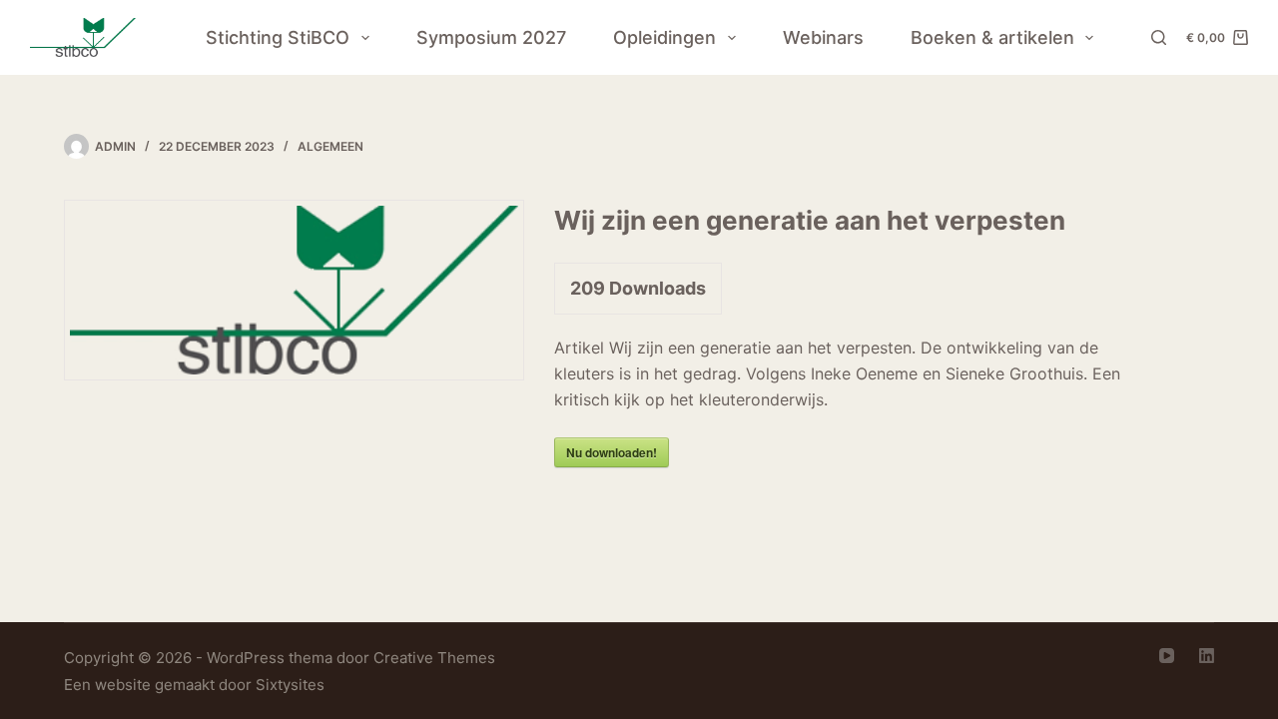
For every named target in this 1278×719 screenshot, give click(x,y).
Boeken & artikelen (992, 37)
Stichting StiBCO (277, 37)
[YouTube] (1166, 655)
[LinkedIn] (1206, 655)
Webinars (823, 37)
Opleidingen (664, 37)
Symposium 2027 (491, 37)
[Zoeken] (1158, 37)
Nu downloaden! (611, 452)
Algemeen (330, 146)
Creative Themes (434, 657)
